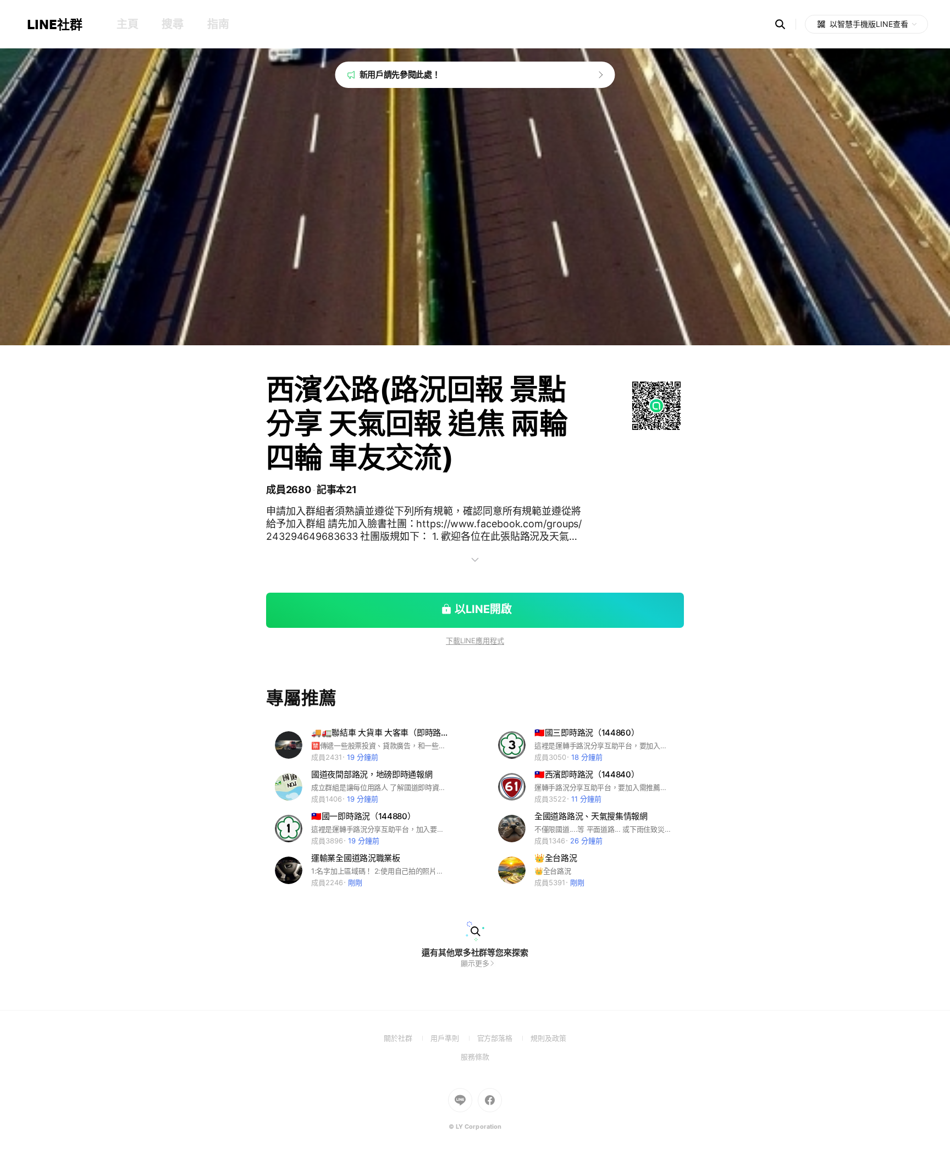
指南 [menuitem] (218, 24)
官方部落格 (504, 1038)
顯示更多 (475, 963)
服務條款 (475, 1056)
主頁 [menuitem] (127, 24)
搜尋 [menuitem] (172, 24)
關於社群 (407, 1038)
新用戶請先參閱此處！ (400, 74)
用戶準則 (453, 1038)
